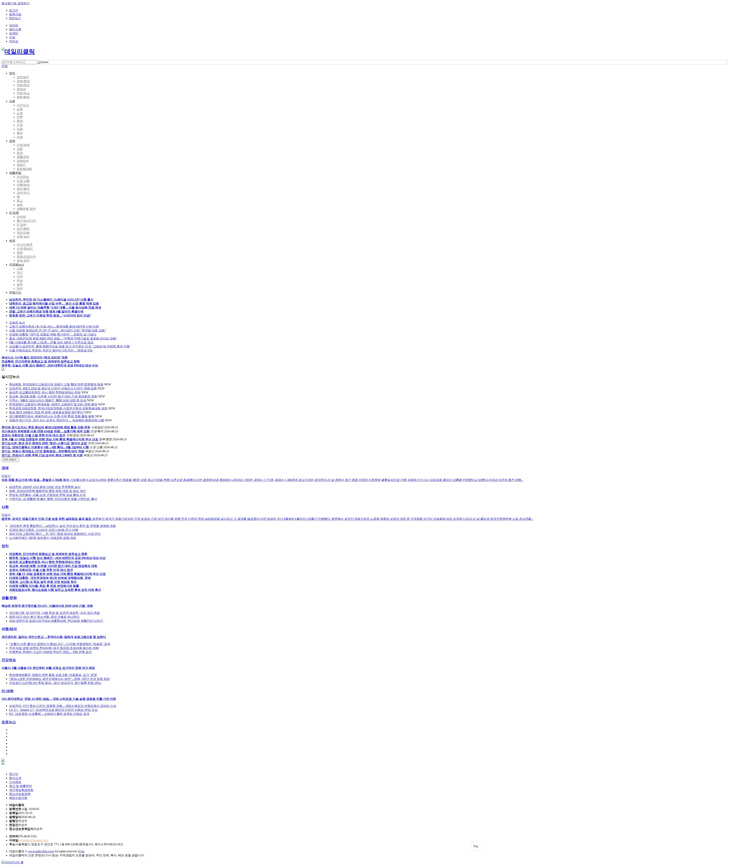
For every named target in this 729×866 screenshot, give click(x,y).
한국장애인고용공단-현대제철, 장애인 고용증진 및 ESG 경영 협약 (53, 404)
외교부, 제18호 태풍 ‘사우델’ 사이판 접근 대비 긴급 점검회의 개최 (53, 396)
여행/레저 (9, 629)
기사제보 (15, 782)
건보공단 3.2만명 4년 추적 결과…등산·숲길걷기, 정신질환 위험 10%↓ (55, 682)
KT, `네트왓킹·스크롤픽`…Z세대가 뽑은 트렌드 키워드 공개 (49, 713)
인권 (20, 125)
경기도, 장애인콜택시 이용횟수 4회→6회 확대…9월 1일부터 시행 (45, 447)
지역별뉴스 (16, 264)
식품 (20, 129)
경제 (12, 141)
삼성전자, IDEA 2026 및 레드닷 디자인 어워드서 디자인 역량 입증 (53, 388)
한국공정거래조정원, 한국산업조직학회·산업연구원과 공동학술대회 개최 (58, 408)
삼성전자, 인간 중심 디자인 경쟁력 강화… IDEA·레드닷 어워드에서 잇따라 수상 (62, 705)
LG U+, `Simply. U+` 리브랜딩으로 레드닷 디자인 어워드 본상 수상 (53, 709)
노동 (20, 113)
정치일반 (23, 77)
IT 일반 (21, 224)
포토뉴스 (9, 722)
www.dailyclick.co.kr (41, 851)
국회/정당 (23, 85)
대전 (20, 288)
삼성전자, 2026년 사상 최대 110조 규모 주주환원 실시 (44, 487)
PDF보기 (15, 18)
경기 (20, 272)
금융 (20, 149)
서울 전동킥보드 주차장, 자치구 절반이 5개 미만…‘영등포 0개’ (51, 350)
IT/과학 (14, 212)
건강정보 (23, 176)
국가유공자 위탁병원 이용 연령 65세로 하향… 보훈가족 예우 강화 (46, 431)
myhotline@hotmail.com (33, 840)
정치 (12, 73)
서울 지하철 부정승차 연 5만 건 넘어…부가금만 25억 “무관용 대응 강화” (57, 330)
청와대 (21, 89)
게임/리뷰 (23, 232)
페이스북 (15, 29)
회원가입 (15, 14)
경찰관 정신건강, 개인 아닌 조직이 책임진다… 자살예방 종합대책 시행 (56, 420)
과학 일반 (23, 236)
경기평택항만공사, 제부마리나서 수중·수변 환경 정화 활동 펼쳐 (51, 416)
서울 (20, 268)
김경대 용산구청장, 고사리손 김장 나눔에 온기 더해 (43, 529)
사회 (12, 101)
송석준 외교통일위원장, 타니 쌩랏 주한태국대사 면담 (44, 392)
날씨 (20, 204)
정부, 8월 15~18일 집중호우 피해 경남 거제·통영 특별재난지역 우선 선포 (50, 439)
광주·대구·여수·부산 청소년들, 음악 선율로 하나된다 (44, 616)
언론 (20, 117)
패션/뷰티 (23, 188)
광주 (20, 284)
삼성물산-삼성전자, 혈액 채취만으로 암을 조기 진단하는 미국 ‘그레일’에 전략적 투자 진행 (69, 346)
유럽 (20, 252)
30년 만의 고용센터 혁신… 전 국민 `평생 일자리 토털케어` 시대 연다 (55, 533)
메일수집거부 (18, 798)
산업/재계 (23, 145)
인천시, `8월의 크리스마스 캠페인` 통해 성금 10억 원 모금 (47, 400)
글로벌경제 (24, 169)
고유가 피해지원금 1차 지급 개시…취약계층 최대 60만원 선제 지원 (54, 326)
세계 (12, 240)
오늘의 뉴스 (17, 322)
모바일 (21, 216)
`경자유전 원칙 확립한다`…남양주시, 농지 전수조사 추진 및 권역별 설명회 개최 (62, 525)
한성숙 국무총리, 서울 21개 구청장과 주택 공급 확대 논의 (47, 495)
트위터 (13, 33)
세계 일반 (23, 260)
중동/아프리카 (26, 256)
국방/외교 (23, 93)
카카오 (13, 41)
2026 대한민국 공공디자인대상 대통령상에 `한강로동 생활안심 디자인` (56, 620)
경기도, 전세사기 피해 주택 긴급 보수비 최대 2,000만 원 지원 (42, 455)
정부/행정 (23, 81)
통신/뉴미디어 (26, 220)
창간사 (13, 774)
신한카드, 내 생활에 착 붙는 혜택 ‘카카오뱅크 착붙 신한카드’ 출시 (53, 498)
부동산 (21, 165)
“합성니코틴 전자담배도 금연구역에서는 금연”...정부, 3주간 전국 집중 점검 (59, 678)
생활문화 (15, 172)
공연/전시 (23, 192)
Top (475, 846)
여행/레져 (23, 184)
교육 (20, 109)
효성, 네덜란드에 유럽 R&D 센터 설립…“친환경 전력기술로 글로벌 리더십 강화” (63, 338)
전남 (20, 280)
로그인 (13, 10)
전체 (5, 66)
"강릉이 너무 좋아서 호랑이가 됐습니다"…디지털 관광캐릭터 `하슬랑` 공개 (59, 644)
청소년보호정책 (19, 794)
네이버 (13, 25)
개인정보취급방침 (21, 790)
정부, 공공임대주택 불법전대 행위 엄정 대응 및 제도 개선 (47, 491)
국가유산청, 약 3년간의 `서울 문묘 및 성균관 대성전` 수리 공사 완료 (54, 612)
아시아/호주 (25, 244)
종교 (20, 200)
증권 (20, 153)
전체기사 (15, 292)
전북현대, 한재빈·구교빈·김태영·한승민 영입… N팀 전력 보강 (50, 652)
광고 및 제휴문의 (20, 786)
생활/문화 (9, 598)
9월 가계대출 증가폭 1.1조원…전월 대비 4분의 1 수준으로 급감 (51, 342)
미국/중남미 (25, 248)
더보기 (6, 476)
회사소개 (15, 778)
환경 (20, 121)
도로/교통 (23, 180)
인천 (20, 276)
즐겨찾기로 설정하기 (16, 3)
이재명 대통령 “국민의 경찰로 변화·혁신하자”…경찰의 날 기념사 (52, 334)
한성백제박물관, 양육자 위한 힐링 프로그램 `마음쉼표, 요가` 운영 (53, 675)
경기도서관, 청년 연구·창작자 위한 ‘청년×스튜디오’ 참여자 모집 (44, 443)
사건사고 (23, 105)
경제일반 (23, 161)
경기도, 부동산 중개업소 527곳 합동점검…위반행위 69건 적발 (43, 451)
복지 (20, 133)
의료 (20, 137)
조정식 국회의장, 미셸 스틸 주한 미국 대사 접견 (33, 435)
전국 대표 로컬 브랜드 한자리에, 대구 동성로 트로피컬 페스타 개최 (54, 648)
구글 (12, 37)
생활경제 (23, 157)
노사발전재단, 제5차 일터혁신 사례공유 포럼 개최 (42, 537)
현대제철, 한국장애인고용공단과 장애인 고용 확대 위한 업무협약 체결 (56, 384)
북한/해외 (23, 97)
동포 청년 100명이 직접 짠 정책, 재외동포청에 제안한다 (46, 412)
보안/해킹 (23, 228)
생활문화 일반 (26, 208)
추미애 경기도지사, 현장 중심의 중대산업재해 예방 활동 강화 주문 (46, 427)
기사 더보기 (10, 459)
